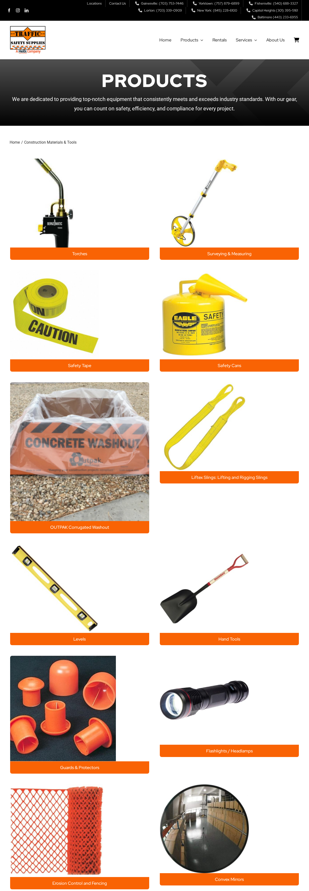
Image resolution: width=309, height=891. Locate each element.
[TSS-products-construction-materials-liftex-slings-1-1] (204, 384)
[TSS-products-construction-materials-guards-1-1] (63, 658)
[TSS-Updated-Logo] (28, 28)
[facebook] (9, 10)
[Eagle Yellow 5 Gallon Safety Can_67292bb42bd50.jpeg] (204, 272)
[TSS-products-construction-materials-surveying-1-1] (204, 161)
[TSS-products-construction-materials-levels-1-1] (54, 546)
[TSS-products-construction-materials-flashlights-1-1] (204, 658)
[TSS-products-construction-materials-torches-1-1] (54, 161)
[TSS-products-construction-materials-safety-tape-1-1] (54, 272)
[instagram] (18, 10)
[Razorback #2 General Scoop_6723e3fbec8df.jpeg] (204, 546)
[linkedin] (26, 10)
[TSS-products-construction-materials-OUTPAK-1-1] (79, 384)
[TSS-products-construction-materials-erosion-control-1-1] (56, 786)
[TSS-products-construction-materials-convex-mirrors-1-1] (204, 786)
